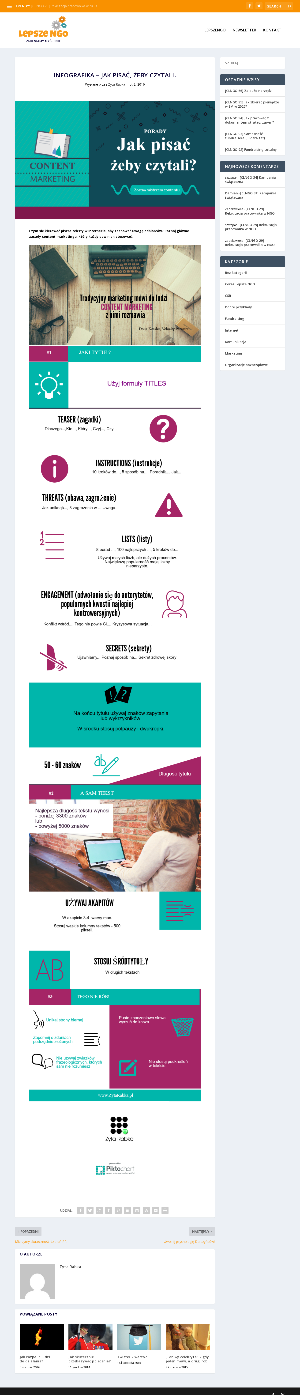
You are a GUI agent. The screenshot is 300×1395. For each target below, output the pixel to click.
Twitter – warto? (132, 1357)
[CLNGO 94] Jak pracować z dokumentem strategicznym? (249, 120)
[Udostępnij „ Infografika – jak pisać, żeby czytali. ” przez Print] (165, 1210)
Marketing (233, 353)
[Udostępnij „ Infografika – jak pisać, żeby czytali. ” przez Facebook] (80, 1210)
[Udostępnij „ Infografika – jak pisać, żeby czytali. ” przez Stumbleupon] (146, 1210)
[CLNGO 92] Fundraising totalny (251, 149)
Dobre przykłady (238, 307)
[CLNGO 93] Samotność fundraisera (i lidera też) (245, 136)
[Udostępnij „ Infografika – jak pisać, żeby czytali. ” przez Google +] (99, 1210)
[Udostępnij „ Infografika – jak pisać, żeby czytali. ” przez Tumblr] (108, 1210)
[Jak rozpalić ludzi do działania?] (42, 1337)
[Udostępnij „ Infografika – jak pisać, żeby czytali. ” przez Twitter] (90, 1210)
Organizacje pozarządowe (246, 365)
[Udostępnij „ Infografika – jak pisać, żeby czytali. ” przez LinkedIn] (127, 1210)
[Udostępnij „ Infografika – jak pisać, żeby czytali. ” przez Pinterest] (118, 1210)
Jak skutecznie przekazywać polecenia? (89, 1359)
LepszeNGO (215, 30)
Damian (231, 193)
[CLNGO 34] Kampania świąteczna (250, 179)
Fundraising (234, 318)
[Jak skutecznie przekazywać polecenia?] (90, 1337)
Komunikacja (235, 342)
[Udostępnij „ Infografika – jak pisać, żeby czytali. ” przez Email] (155, 1210)
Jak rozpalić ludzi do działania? (35, 1359)
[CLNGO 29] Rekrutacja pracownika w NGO (250, 211)
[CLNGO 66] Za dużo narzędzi (249, 90)
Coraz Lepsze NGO (240, 284)
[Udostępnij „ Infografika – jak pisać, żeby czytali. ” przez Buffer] (137, 1210)
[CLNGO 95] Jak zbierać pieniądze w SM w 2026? (252, 104)
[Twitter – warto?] (139, 1337)
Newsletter (244, 30)
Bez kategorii (236, 272)
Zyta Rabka (116, 84)
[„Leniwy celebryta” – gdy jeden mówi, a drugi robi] (188, 1337)
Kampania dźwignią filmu (50, 6)
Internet (232, 330)
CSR (228, 295)
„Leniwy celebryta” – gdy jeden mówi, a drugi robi (187, 1359)
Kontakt (272, 30)
